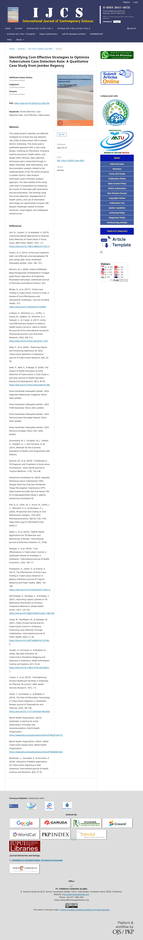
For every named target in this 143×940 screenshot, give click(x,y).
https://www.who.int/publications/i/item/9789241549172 (36, 735)
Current (18, 28)
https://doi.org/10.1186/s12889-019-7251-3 (29, 246)
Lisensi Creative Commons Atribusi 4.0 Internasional (84, 909)
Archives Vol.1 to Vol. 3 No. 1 (40, 28)
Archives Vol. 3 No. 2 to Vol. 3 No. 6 (74, 28)
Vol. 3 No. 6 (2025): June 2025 (40, 49)
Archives (21, 49)
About (19, 39)
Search (132, 28)
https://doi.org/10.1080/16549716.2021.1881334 (31, 613)
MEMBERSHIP (96, 34)
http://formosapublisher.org (76, 894)
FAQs (9, 39)
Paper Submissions (48, 34)
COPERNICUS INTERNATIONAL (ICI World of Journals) (37, 860)
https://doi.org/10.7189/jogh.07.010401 (27, 306)
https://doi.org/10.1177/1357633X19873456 (29, 711)
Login (135, 2)
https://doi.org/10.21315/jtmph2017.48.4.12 (29, 589)
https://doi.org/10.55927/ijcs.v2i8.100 (31, 103)
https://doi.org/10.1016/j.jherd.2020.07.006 (29, 384)
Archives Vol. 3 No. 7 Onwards (21, 34)
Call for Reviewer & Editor (74, 34)
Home (7, 28)
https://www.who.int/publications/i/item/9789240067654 (36, 751)
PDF (63, 134)
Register (126, 2)
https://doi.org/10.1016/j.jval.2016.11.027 (28, 341)
